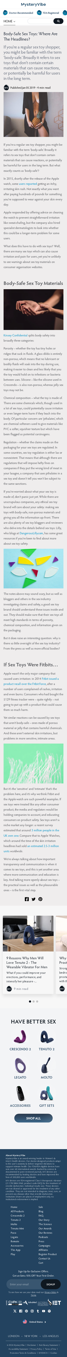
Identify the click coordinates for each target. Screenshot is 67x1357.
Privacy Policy (36, 1349)
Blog (41, 1211)
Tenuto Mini (17, 1228)
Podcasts (43, 1237)
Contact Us (44, 1258)
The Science (45, 1224)
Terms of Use (50, 1349)
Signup (50, 1284)
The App (16, 1250)
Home (14, 1207)
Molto (14, 1224)
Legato (14, 1237)
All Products (17, 1211)
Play (13, 1254)
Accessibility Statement (18, 1349)
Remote (15, 1241)
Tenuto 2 (16, 1220)
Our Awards (45, 1228)
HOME (9, 20)
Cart (41, 1262)
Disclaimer (31, 1345)
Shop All (33, 1118)
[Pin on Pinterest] (40, 899)
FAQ (41, 1215)
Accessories (17, 1245)
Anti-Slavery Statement (48, 1345)
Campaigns (44, 1245)
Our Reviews (45, 1232)
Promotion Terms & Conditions (23, 1352)
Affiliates (43, 1250)
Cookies (53, 1352)
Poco (13, 1232)
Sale (41, 1207)
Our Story (44, 1220)
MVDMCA (43, 1352)
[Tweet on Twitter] (34, 899)
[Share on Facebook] (27, 899)
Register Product (48, 1254)
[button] (30, 1001)
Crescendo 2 (18, 1215)
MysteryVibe (19, 1345)
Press (41, 1241)
